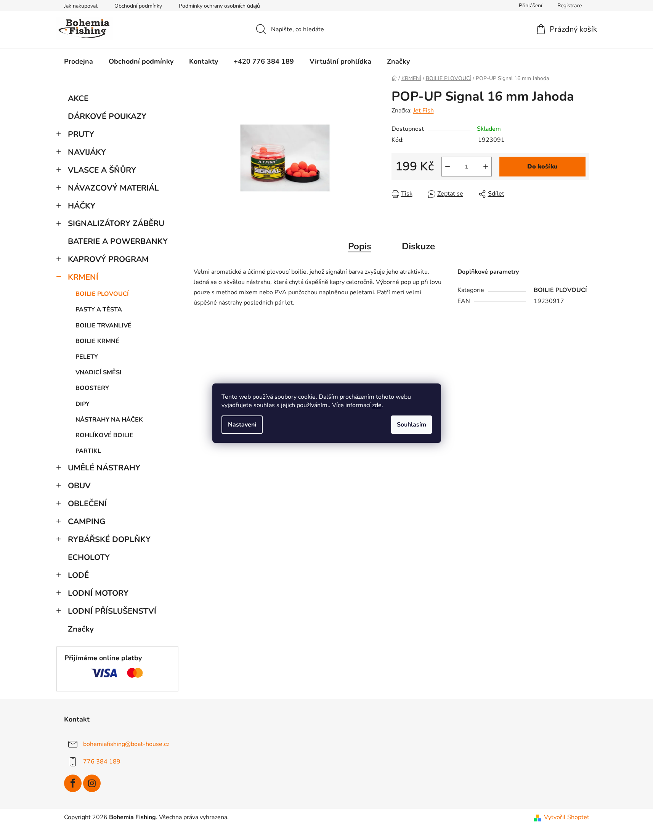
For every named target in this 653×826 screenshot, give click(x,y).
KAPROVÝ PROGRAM (108, 259)
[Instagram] (92, 783)
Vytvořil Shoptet (566, 817)
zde (377, 405)
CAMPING (86, 521)
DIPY (82, 404)
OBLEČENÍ (87, 503)
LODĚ (78, 575)
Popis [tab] (359, 246)
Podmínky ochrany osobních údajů (219, 6)
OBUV (79, 485)
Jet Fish (423, 110)
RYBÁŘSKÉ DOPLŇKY (109, 539)
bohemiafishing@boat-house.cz (126, 744)
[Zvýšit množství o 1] (485, 166)
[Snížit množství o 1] (447, 166)
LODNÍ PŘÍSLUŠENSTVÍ (112, 611)
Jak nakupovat (81, 6)
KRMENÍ (83, 277)
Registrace (569, 5)
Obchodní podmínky (138, 6)
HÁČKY (81, 205)
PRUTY (81, 134)
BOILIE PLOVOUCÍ (102, 294)
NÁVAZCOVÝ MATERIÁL (113, 188)
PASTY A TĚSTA (98, 309)
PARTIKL (88, 451)
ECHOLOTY (89, 557)
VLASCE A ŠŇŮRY (102, 170)
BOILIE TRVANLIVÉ (103, 325)
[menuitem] (78, 61)
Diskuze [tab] (418, 246)
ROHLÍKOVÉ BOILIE (104, 435)
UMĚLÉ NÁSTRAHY (104, 467)
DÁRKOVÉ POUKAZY (107, 116)
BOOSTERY (92, 388)
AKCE (78, 98)
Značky (81, 629)
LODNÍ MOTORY (98, 593)
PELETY (86, 357)
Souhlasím (411, 424)
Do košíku (542, 166)
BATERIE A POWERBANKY (118, 241)
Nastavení (242, 424)
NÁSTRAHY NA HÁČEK (109, 419)
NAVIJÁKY (87, 152)
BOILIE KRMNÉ (97, 341)
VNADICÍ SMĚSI (98, 372)
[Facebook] (73, 783)
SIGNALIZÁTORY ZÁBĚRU (116, 223)
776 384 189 (101, 761)
